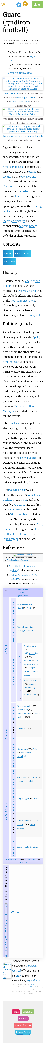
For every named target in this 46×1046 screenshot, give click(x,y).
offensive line (28, 176)
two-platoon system (23, 300)
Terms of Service (23, 1025)
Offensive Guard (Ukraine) (20, 73)
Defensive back (13, 752)
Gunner (20, 847)
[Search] (25, 3)
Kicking (13, 779)
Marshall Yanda (35, 136)
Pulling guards (22, 253)
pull (36, 337)
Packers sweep (17, 489)
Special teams (6, 813)
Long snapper (23, 798)
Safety (35, 749)
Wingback (33, 664)
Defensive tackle (24, 706)
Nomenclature (31, 859)
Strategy (23, 862)
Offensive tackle (24, 604)
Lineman (13, 606)
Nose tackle (22, 710)
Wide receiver (30, 680)
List (19, 859)
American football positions (23, 592)
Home (16, 1011)
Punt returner (23, 821)
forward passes (28, 225)
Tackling (13, 847)
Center (30, 608)
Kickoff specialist (25, 781)
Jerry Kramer (10, 538)
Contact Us (28, 1011)
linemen (20, 196)
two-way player (27, 290)
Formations (11, 859)
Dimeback (21, 756)
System (30, 630)
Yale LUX (15, 911)
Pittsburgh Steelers (25, 97)
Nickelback (26, 753)
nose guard (33, 315)
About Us (23, 1018)
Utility (36, 847)
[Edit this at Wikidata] (6, 955)
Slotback (27, 695)
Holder (37, 798)
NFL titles (19, 504)
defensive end (28, 457)
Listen (37, 4)
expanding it (33, 980)
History (7, 253)
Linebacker (22, 729)
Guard (20, 608)
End (34, 695)
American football (13, 166)
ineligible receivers (14, 220)
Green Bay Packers (19, 101)
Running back (30, 646)
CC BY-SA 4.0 (32, 987)
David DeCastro (11, 93)
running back (11, 361)
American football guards (17, 560)
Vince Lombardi (19, 514)
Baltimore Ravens (12, 136)
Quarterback (13, 628)
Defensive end (23, 713)
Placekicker (22, 777)
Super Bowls (15, 509)
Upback (28, 847)
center (32, 171)
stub (18, 975)
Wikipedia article (35, 984)
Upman (20, 828)
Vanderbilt (20, 406)
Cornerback (22, 749)
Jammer (33, 824)
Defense (6, 735)
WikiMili (8, 4)
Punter (35, 777)
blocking (8, 186)
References (9, 261)
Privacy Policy (23, 1032)
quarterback (23, 191)
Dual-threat (22, 627)
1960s (23, 499)
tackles (7, 176)
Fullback (27, 660)
